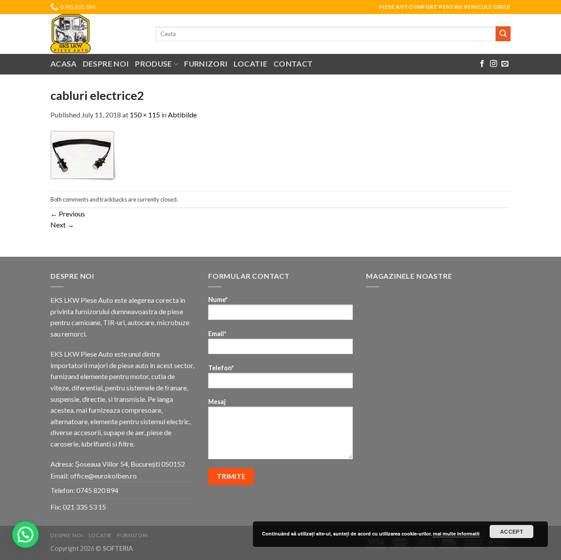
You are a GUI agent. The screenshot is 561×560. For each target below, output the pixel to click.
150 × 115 (145, 114)
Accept (511, 531)
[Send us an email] (504, 64)
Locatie (250, 63)
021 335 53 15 (84, 507)
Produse (153, 63)
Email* (217, 333)
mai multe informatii (456, 533)
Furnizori (205, 63)
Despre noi (106, 63)
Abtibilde (182, 114)
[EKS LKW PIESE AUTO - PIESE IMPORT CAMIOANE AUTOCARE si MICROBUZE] (96, 34)
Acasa (63, 63)
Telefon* (221, 368)
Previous (67, 213)
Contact (292, 63)
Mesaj (217, 401)
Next (62, 224)
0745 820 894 (97, 490)
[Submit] (503, 33)
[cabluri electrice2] (83, 155)
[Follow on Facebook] (482, 64)
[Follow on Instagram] (493, 64)
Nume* (217, 299)
